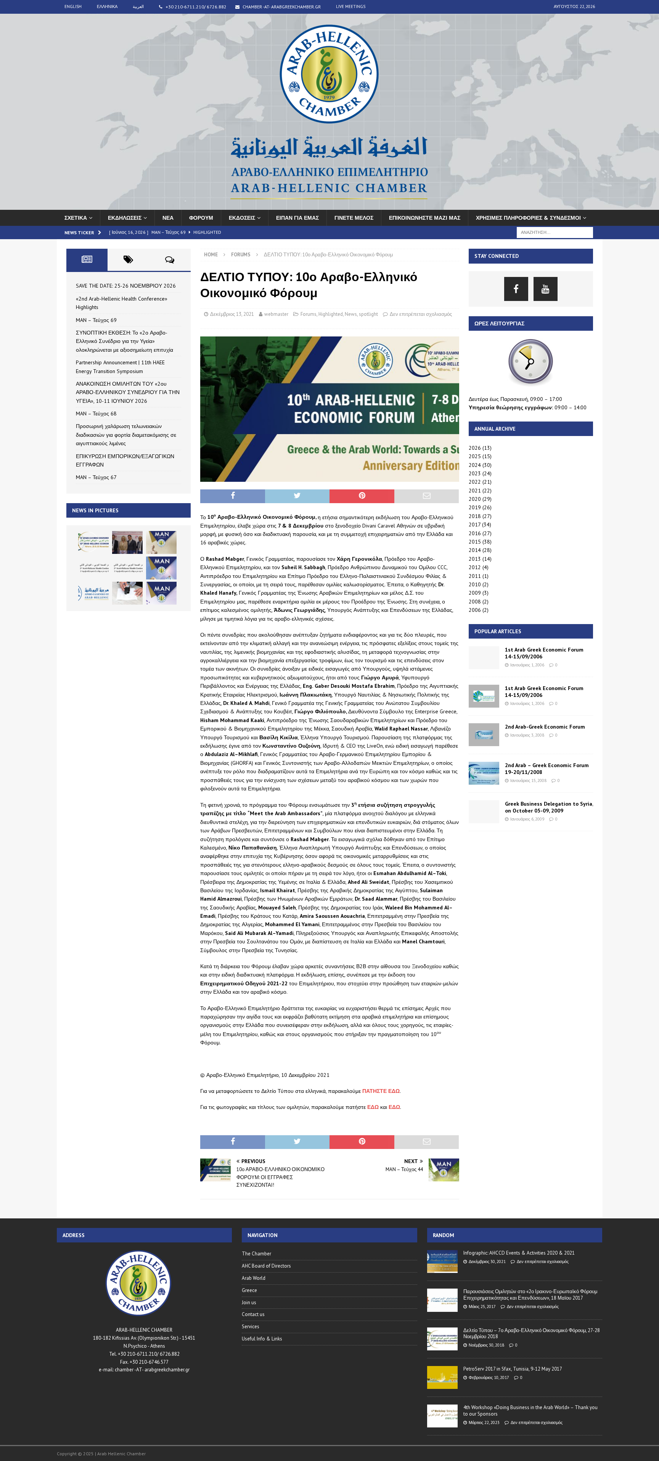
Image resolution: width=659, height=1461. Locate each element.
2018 (475, 516)
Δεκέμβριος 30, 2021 (487, 1261)
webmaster (276, 314)
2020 (475, 499)
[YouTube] (546, 289)
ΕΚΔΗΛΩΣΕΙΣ (124, 217)
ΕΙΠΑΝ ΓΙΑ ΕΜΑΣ (297, 217)
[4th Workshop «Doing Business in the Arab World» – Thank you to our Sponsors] (442, 1416)
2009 (475, 592)
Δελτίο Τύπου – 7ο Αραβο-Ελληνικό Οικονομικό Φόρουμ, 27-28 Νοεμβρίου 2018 (531, 1333)
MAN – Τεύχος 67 (96, 477)
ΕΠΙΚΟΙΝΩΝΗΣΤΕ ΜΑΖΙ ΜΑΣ (424, 217)
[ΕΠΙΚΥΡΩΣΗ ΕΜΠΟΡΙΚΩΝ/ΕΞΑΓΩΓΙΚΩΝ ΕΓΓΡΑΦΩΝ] (127, 593)
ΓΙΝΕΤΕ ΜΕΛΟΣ (353, 217)
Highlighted (330, 314)
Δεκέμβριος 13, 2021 (232, 314)
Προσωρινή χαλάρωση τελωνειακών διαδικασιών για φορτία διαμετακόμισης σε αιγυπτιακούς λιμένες (126, 435)
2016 (475, 533)
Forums (309, 314)
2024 (475, 465)
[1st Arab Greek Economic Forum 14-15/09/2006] (484, 657)
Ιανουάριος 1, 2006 (527, 665)
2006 (475, 610)
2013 (475, 558)
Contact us (253, 1314)
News (351, 314)
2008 (475, 601)
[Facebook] (516, 289)
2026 (475, 447)
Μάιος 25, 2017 (482, 1306)
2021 (475, 490)
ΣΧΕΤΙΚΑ (75, 217)
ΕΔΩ (373, 1107)
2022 (475, 481)
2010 (475, 584)
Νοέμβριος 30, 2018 (486, 1345)
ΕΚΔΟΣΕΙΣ (242, 217)
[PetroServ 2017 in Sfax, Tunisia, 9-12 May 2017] (442, 1377)
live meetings (350, 6)
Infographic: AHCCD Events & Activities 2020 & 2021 (519, 1253)
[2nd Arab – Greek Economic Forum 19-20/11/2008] (484, 773)
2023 (475, 473)
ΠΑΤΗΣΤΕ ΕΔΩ (381, 1091)
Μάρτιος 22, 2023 (484, 1422)
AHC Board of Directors (266, 1266)
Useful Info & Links (262, 1338)
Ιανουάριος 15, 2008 (528, 780)
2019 (475, 507)
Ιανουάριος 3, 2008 (527, 735)
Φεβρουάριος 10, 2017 (489, 1377)
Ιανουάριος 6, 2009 (527, 819)
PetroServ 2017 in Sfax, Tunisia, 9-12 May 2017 (512, 1369)
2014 (475, 550)
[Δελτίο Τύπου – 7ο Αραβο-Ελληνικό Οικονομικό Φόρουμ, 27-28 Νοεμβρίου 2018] (442, 1338)
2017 (475, 524)
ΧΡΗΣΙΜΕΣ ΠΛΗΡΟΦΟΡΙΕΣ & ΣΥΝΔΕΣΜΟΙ (528, 217)
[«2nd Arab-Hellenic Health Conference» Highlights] (127, 542)
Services (250, 1326)
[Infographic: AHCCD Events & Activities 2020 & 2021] (442, 1261)
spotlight (368, 314)
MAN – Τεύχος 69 (96, 320)
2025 (475, 456)
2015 (475, 541)
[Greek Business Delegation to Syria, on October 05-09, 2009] (484, 811)
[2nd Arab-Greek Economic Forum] (484, 734)
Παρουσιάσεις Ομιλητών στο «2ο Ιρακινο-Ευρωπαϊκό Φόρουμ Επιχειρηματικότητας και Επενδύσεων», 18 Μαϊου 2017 (530, 1294)
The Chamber (256, 1253)
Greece (249, 1290)
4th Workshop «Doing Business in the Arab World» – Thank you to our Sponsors (530, 1410)
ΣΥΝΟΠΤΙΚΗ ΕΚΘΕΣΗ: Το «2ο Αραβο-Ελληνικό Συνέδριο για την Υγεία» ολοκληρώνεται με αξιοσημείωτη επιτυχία (124, 341)
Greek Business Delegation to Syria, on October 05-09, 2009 (549, 807)
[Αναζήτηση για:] (555, 231)
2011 (475, 576)
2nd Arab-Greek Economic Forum (545, 726)
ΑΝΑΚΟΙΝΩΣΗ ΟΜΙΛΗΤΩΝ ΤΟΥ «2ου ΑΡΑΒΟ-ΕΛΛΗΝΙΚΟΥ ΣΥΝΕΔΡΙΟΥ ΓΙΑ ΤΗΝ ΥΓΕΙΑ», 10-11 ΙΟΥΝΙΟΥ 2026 (128, 392)
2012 (475, 567)
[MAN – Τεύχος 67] (161, 593)
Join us (249, 1302)
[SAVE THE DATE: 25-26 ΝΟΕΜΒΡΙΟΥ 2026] (93, 542)
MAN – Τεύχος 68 (96, 413)
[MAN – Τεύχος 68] (161, 568)
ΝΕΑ (168, 217)
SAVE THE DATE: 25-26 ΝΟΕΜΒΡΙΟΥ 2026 (126, 285)
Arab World (253, 1278)
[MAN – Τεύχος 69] (161, 542)
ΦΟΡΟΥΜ (201, 217)
